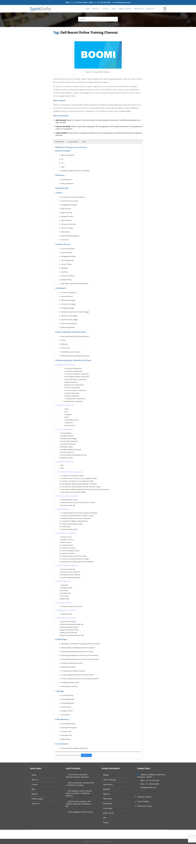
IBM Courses (107, 799)
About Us (96, 9)
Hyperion (106, 794)
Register (137, 9)
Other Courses (108, 813)
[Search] (165, 8)
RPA (104, 818)
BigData (106, 775)
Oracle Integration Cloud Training (80, 812)
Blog (114, 9)
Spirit (40, 8)
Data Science (108, 784)
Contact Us (150, 9)
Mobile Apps (107, 803)
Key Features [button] (59, 142)
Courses (105, 9)
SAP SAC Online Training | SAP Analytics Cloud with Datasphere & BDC (78, 803)
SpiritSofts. (97, 841)
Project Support (125, 9)
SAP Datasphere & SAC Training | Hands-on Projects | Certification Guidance (79, 793)
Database (106, 789)
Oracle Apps (107, 808)
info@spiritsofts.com (123, 2)
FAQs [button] (84, 142)
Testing (106, 822)
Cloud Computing (109, 780)
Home (87, 9)
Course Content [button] (73, 142)
